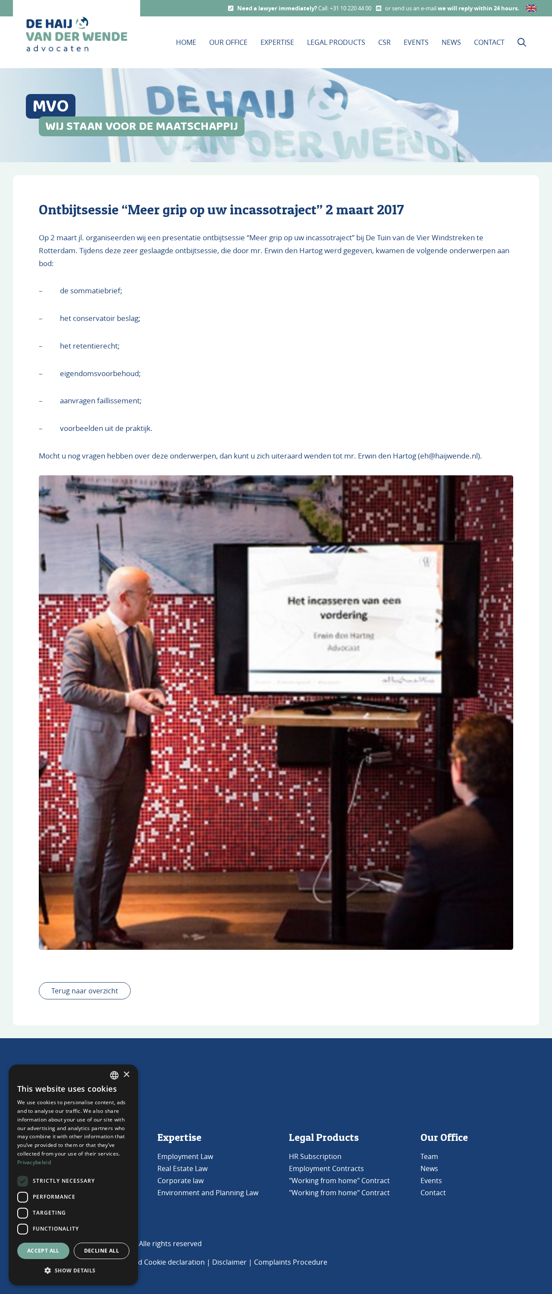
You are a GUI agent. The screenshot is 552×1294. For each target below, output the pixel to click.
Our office (228, 42)
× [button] (126, 1074)
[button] (73, 1271)
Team (429, 1156)
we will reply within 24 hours (478, 8)
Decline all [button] (101, 1250)
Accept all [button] (43, 1250)
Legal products (336, 42)
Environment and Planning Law (207, 1192)
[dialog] (73, 1175)
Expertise (277, 42)
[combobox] (114, 1075)
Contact (489, 42)
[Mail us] (379, 8)
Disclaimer (229, 1262)
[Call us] (231, 8)
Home (186, 42)
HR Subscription (315, 1156)
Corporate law (180, 1180)
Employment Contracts (326, 1168)
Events (416, 42)
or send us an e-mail (411, 8)
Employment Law (185, 1156)
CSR (384, 42)
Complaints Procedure (290, 1262)
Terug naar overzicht (84, 991)
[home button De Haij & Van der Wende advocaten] (76, 34)
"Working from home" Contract (339, 1180)
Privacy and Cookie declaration (155, 1262)
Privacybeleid (34, 1162)
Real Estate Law (182, 1168)
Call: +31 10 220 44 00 (344, 8)
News (451, 42)
